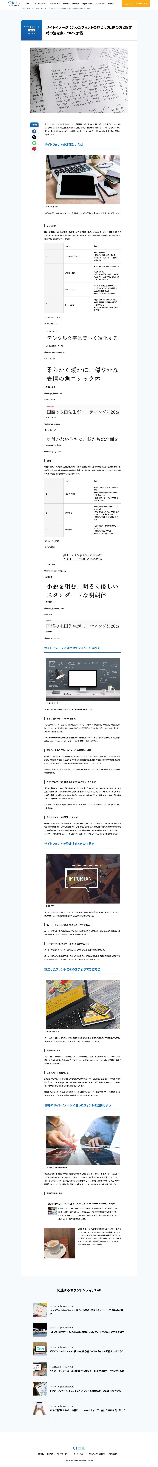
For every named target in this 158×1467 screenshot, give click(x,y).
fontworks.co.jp (53, 424)
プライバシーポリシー (63, 1454)
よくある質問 (100, 3)
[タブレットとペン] (83, 179)
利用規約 (50, 1454)
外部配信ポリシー (114, 1454)
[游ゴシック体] (83, 374)
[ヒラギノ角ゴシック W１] (83, 336)
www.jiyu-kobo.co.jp (55, 608)
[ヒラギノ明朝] (83, 557)
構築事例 (75, 3)
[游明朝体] (83, 591)
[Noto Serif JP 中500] (83, 439)
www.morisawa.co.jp (55, 352)
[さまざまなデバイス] (83, 1004)
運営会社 (41, 1454)
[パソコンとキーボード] (83, 679)
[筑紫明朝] (83, 624)
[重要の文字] (83, 879)
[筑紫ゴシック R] (83, 410)
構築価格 (65, 3)
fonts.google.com (54, 451)
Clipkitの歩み (87, 3)
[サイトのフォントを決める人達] (83, 1140)
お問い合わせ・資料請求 (138, 3)
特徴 (27, 3)
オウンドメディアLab (67, 1306)
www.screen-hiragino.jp (56, 570)
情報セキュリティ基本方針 (96, 1454)
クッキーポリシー (79, 1454)
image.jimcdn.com (54, 393)
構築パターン (55, 3)
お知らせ (111, 3)
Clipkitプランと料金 (39, 3)
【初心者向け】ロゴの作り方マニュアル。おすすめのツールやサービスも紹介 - (82, 1203)
